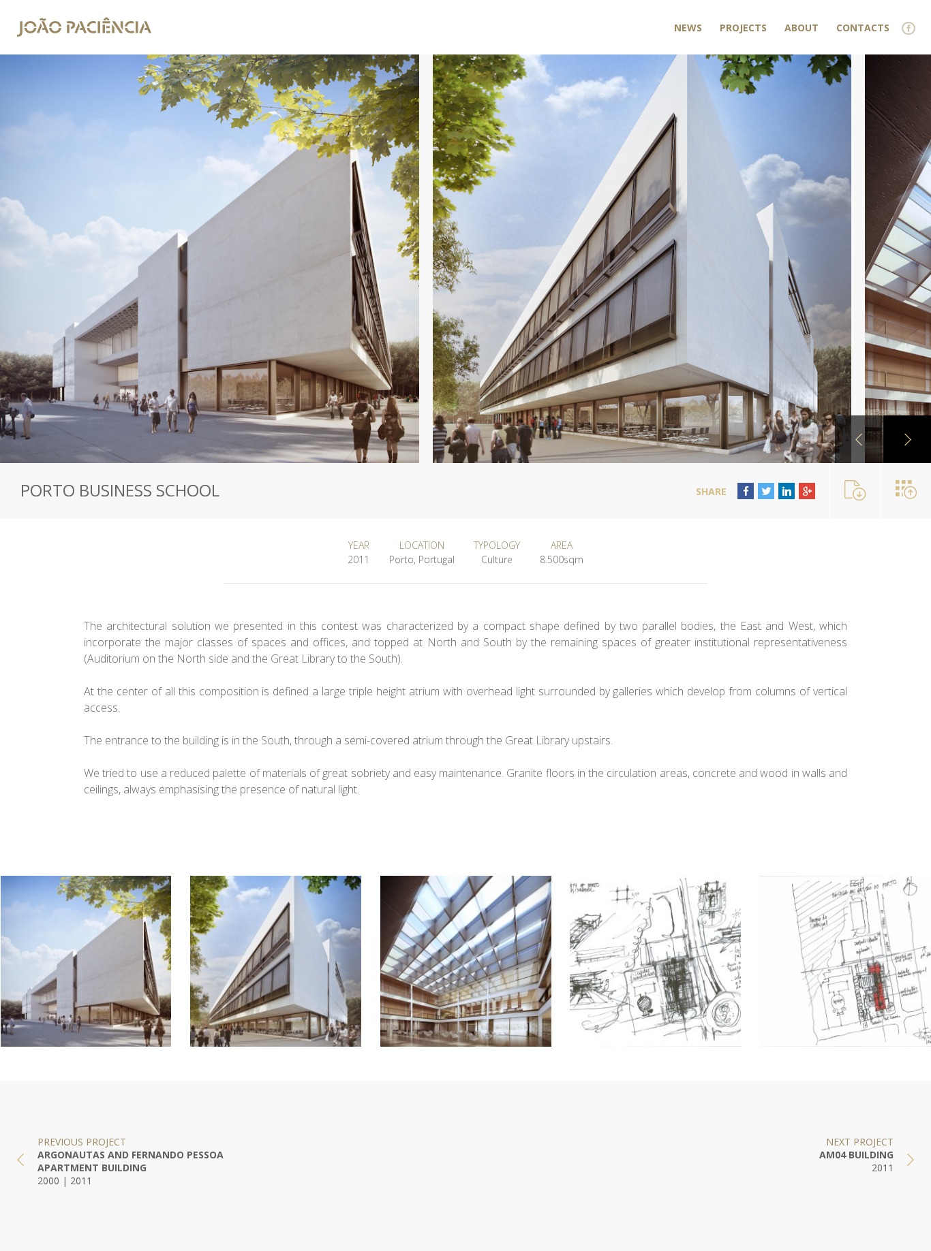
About (801, 27)
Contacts (862, 27)
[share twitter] (766, 491)
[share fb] (745, 491)
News (688, 27)
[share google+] (807, 491)
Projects (743, 27)
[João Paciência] (84, 27)
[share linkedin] (786, 491)
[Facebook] (908, 28)
